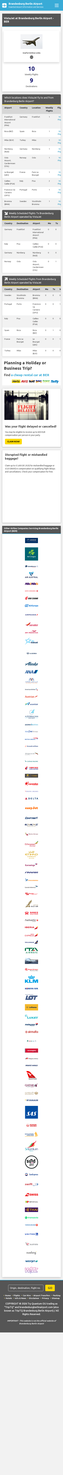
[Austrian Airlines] (31, 696)
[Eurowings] (31, 864)
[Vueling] (31, 1252)
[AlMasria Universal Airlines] (31, 680)
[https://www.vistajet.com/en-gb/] (31, 57)
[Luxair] (31, 1016)
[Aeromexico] (31, 566)
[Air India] (31, 624)
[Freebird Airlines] (31, 879)
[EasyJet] (31, 808)
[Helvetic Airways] (31, 920)
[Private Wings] (31, 1065)
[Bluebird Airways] (31, 731)
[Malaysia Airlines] (31, 1024)
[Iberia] (31, 927)
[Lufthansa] (31, 1007)
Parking (56, 1295)
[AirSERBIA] (31, 653)
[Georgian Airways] (31, 894)
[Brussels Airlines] (31, 746)
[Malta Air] (31, 1032)
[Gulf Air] (31, 903)
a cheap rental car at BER (30, 375)
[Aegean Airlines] (31, 540)
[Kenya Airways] (31, 969)
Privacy (45, 1298)
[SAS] (31, 1112)
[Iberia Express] (31, 935)
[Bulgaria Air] (31, 753)
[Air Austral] (31, 575)
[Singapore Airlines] (31, 1134)
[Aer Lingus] (31, 554)
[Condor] (31, 775)
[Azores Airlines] (31, 724)
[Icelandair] (31, 942)
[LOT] (31, 997)
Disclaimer (34, 1298)
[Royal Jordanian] (31, 1093)
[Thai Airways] (31, 1209)
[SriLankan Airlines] (31, 1146)
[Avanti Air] (31, 703)
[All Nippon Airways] (31, 671)
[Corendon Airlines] (31, 783)
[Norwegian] (31, 1050)
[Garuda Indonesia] (31, 886)
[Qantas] (31, 1075)
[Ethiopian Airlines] (31, 843)
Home (8, 1295)
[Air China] (31, 598)
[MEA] (31, 1041)
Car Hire (27, 1295)
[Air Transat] (31, 641)
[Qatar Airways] (31, 1085)
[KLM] (31, 979)
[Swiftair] (31, 1184)
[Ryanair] (31, 1100)
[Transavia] (31, 1217)
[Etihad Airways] (31, 854)
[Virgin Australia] (31, 1244)
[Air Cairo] (31, 583)
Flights (16, 1295)
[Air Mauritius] (31, 631)
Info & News (20, 1298)
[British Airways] (31, 738)
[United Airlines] (31, 1234)
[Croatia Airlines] (31, 791)
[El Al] (31, 825)
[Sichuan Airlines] (31, 1125)
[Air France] (31, 614)
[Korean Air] (31, 988)
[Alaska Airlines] (31, 664)
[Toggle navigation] (56, 5)
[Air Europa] (31, 605)
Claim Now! (13, 441)
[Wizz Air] (31, 1270)
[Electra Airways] (31, 833)
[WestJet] (31, 1261)
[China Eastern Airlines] (31, 768)
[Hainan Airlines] (31, 913)
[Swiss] (31, 1194)
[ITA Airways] (31, 950)
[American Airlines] (31, 689)
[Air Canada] (31, 591)
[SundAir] (31, 1162)
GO (50, 1288)
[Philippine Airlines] (31, 1058)
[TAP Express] (31, 1202)
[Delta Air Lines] (31, 798)
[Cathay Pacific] (31, 761)
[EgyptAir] (31, 818)
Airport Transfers (41, 1295)
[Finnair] (31, 872)
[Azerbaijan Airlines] (31, 714)
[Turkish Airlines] (31, 1225)
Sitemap (56, 1298)
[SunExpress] (31, 1174)
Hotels (9, 1298)
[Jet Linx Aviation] (31, 960)
